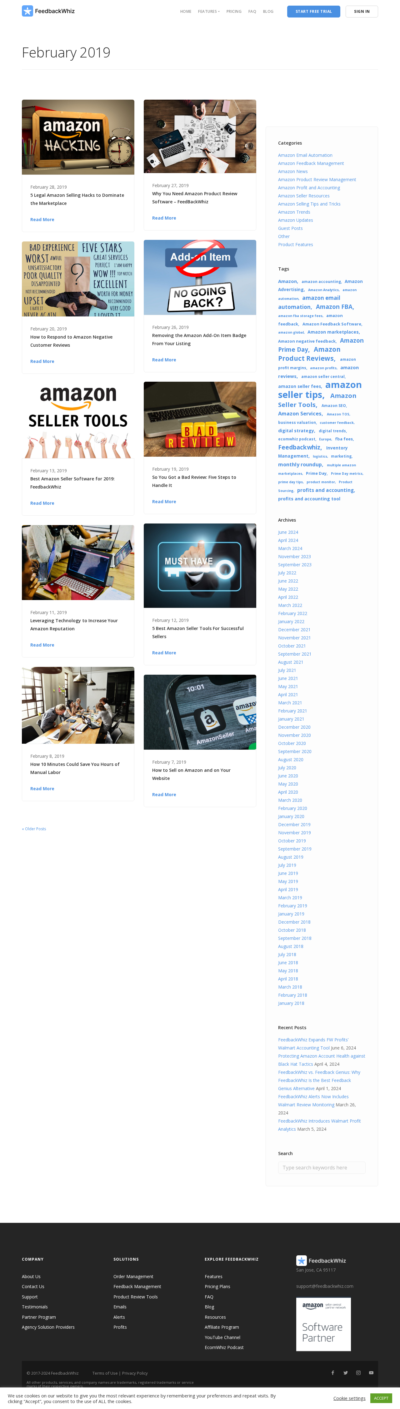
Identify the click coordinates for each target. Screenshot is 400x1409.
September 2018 (295, 938)
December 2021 (294, 630)
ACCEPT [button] (381, 1398)
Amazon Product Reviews (309, 354)
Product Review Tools (135, 1297)
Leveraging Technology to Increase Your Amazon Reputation (74, 625)
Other (284, 236)
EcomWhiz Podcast (224, 1347)
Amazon (287, 281)
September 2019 (295, 849)
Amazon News (293, 171)
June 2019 (288, 873)
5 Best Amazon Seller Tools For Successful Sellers (198, 632)
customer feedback (337, 422)
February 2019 (292, 906)
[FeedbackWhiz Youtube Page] (371, 1373)
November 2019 (294, 833)
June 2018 (288, 962)
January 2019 (291, 914)
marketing (341, 456)
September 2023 (295, 565)
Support (30, 1297)
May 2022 (288, 589)
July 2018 (287, 954)
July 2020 (287, 768)
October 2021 (292, 646)
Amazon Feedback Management (311, 163)
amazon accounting (321, 281)
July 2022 (287, 573)
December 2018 (294, 922)
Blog (268, 11)
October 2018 (292, 930)
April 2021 (288, 694)
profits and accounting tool (309, 499)
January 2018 (291, 1003)
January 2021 (291, 719)
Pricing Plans (217, 1286)
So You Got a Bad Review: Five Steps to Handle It (194, 481)
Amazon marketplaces (333, 332)
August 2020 (290, 759)
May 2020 (288, 784)
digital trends (332, 430)
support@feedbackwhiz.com (324, 1286)
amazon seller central (323, 376)
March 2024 (290, 548)
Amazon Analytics (323, 290)
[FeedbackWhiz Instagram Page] (358, 1373)
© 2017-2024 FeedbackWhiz (53, 1373)
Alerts (119, 1317)
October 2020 (292, 743)
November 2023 (294, 556)
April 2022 (288, 597)
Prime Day (316, 473)
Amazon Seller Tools (317, 400)
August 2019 (290, 857)
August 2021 (290, 662)
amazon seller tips (320, 389)
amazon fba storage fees (300, 316)
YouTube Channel (222, 1337)
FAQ (252, 11)
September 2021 (295, 654)
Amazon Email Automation (305, 155)
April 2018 (288, 979)
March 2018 (290, 987)
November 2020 (294, 735)
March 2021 (290, 703)
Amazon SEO (334, 405)
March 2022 (290, 605)
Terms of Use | (106, 1373)
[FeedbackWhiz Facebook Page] (332, 1373)
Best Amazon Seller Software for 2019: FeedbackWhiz (72, 483)
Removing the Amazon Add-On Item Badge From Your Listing (199, 339)
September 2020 (295, 751)
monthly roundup (300, 464)
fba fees (344, 439)
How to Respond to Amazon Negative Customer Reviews (71, 341)
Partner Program (39, 1317)
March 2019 (290, 897)
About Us (31, 1276)
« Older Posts (34, 828)
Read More (42, 219)
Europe (325, 439)
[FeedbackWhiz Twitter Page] (345, 1373)
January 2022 (291, 621)
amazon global (291, 332)
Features (213, 1276)
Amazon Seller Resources (304, 196)
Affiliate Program (222, 1327)
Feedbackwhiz (299, 447)
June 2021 (288, 678)
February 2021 (292, 711)
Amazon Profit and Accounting (309, 188)
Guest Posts (290, 228)
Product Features (295, 244)
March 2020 (290, 800)
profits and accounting (325, 490)
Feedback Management (137, 1286)
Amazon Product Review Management (317, 179)
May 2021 (288, 686)
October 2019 (292, 841)
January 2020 (291, 816)
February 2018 (292, 995)
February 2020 (292, 808)
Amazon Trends (294, 212)
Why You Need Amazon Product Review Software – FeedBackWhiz (194, 198)
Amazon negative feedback (307, 341)
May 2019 (288, 881)
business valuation (297, 422)
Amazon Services (300, 413)
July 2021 (287, 670)
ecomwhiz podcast (296, 438)
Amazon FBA (334, 306)
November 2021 (294, 638)
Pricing (234, 11)
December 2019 (294, 824)
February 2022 (292, 613)
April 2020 (288, 792)
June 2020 (288, 776)
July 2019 (287, 865)
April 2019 (288, 889)
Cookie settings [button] (349, 1398)
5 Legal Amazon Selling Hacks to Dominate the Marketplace (77, 199)
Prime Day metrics (346, 473)
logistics (320, 456)
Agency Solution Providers (48, 1327)
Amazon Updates (295, 220)
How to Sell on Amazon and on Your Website (191, 774)
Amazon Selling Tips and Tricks (309, 204)
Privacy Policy (135, 1373)
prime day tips (290, 482)
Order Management (133, 1276)
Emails (120, 1307)
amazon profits (323, 368)
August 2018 (290, 946)
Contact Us (33, 1286)
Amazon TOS (338, 414)
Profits (120, 1327)
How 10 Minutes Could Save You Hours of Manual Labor (75, 768)
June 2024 (288, 532)
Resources (215, 1317)
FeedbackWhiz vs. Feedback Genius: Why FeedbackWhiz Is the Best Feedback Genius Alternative (319, 1080)
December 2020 (294, 727)
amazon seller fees (299, 386)
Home (186, 11)
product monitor (321, 482)
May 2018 (288, 971)
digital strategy (296, 431)
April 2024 (288, 540)
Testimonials (35, 1307)
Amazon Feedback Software (331, 324)
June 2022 (288, 581)
